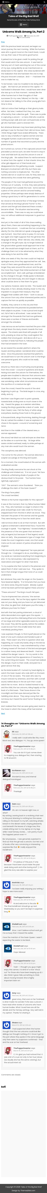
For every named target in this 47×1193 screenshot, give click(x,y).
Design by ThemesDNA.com (23, 1190)
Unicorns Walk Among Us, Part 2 (23, 32)
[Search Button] (44, 2)
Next (3, 713)
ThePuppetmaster (16, 36)
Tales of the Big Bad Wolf (23, 16)
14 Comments (24, 37)
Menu (7, 2)
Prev (3, 42)
